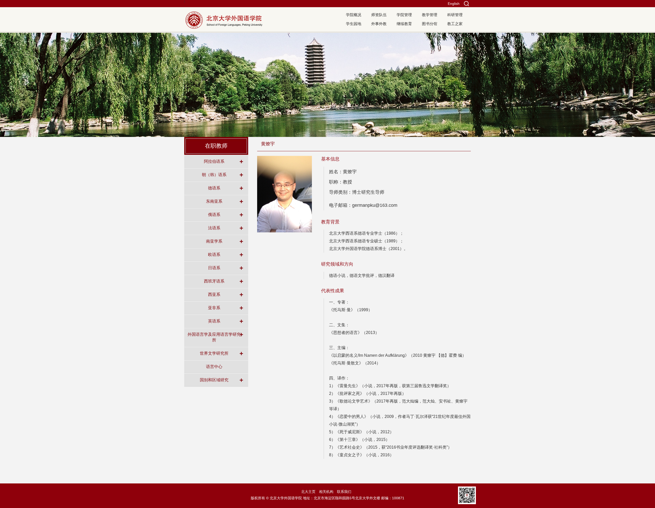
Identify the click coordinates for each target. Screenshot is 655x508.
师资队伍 (379, 15)
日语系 (214, 267)
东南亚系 (214, 201)
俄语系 (214, 214)
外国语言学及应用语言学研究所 (214, 337)
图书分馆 (429, 23)
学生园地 (353, 23)
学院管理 (404, 15)
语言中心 (214, 366)
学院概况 (353, 15)
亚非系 (214, 307)
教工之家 (455, 23)
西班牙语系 (214, 281)
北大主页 (308, 492)
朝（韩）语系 (214, 174)
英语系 (214, 321)
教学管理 (429, 15)
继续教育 (404, 23)
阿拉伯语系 (214, 161)
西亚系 (214, 294)
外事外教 (379, 23)
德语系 (214, 188)
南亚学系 (214, 241)
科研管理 (455, 15)
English (454, 4)
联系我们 (344, 492)
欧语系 (214, 254)
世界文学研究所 (214, 353)
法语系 (214, 227)
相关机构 (326, 492)
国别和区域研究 (214, 379)
